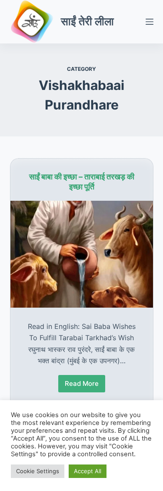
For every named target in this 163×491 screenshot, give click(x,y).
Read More (82, 385)
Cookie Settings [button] (37, 471)
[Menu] (149, 22)
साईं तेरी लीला (87, 21)
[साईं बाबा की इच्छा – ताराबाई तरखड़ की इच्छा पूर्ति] (81, 254)
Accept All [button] (87, 471)
